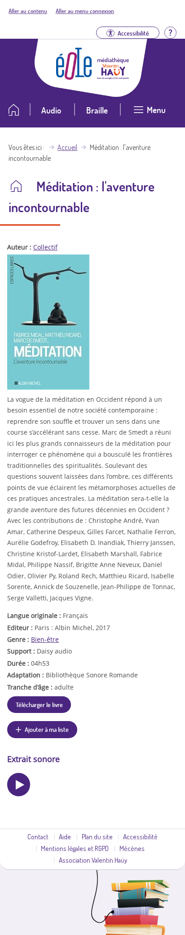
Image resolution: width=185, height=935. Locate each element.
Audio (51, 110)
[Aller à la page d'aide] (170, 32)
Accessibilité (140, 836)
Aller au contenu (28, 10)
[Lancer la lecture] (18, 784)
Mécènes (132, 848)
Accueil (67, 147)
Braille (97, 110)
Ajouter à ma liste (47, 729)
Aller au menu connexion (85, 10)
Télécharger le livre (39, 704)
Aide (65, 836)
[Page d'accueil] (74, 77)
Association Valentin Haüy (93, 859)
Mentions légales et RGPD (75, 848)
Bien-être (45, 639)
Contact (37, 836)
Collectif (45, 247)
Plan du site (97, 836)
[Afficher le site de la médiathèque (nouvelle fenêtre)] (113, 76)
